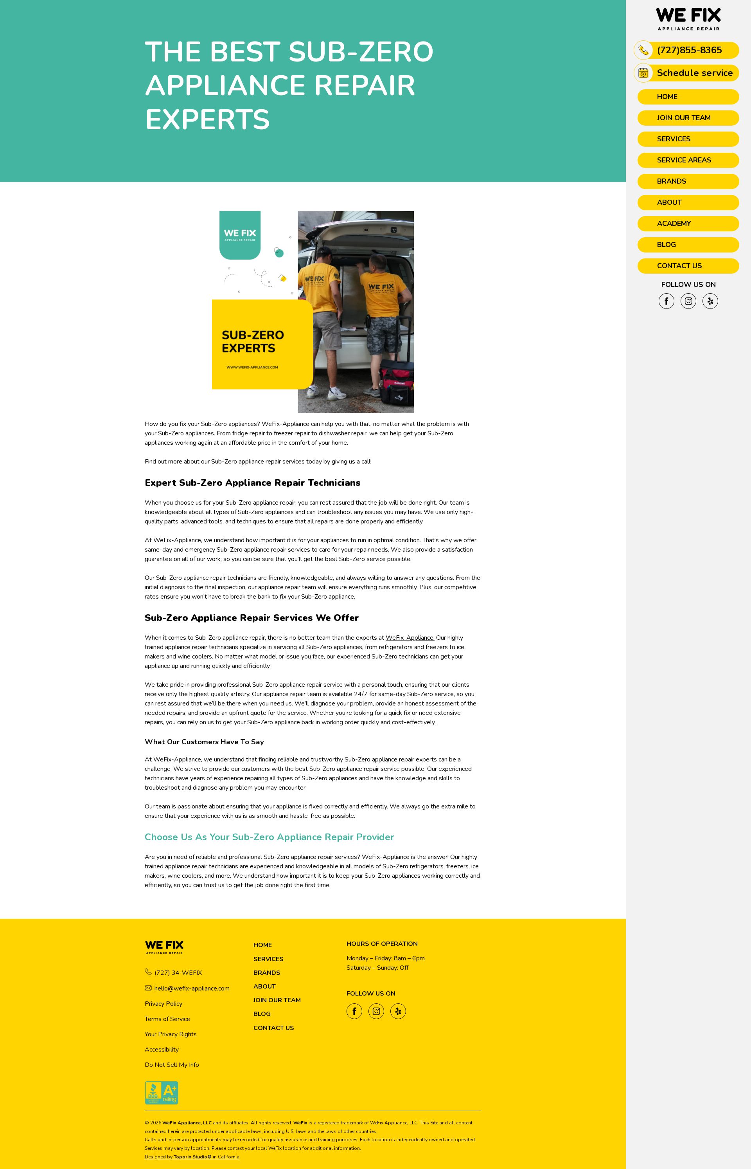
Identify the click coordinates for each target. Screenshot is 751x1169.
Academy (674, 223)
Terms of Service (167, 1019)
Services (674, 139)
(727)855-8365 (689, 50)
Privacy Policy (163, 1003)
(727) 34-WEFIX (178, 973)
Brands (671, 181)
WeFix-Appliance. (410, 637)
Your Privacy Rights (171, 1034)
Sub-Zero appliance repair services (258, 461)
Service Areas (684, 160)
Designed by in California (192, 1157)
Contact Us (679, 266)
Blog (666, 244)
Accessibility (162, 1049)
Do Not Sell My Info (172, 1065)
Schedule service (695, 73)
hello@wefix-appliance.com (192, 988)
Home (667, 96)
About (669, 202)
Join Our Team (684, 118)
